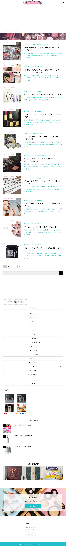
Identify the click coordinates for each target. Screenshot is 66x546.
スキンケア (33, 346)
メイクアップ (33, 366)
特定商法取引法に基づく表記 (32, 535)
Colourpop (33, 313)
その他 (33, 334)
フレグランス (33, 358)
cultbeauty (33, 317)
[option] (13, 473)
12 (19, 266)
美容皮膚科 (33, 370)
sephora (33, 330)
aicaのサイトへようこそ (31, 527)
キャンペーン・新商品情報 (33, 342)
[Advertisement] (33, 17)
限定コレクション (33, 374)
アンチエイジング (33, 338)
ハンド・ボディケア (33, 354)
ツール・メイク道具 (33, 350)
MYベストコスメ (33, 326)
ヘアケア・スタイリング (33, 362)
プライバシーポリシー (30, 532)
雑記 (33, 378)
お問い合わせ (33, 506)
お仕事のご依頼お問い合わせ (32, 530)
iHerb (33, 322)
